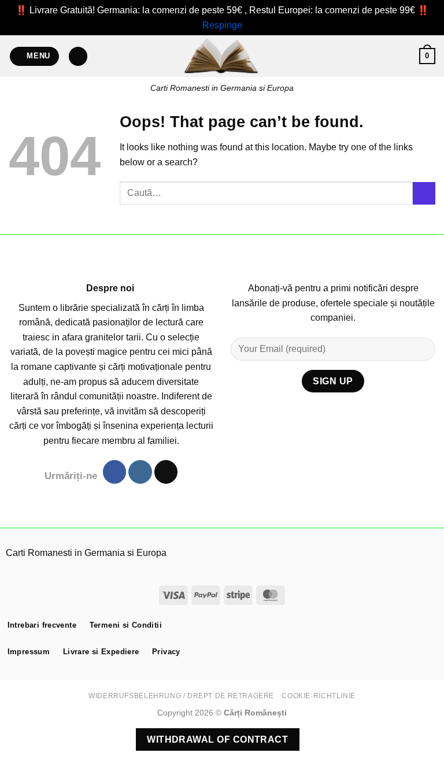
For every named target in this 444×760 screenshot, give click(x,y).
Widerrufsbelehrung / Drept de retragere (181, 696)
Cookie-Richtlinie (318, 696)
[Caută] (78, 56)
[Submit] (424, 193)
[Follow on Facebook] (114, 472)
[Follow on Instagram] (139, 472)
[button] (35, 56)
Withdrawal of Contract (217, 739)
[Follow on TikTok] (165, 472)
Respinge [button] (222, 25)
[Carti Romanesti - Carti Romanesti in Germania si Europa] (222, 56)
